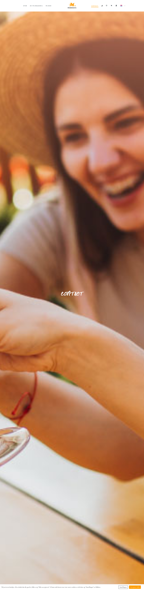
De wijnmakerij (36, 5)
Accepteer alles (135, 587)
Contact (94, 5)
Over (25, 5)
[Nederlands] (122, 6)
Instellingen (123, 587)
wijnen (48, 5)
